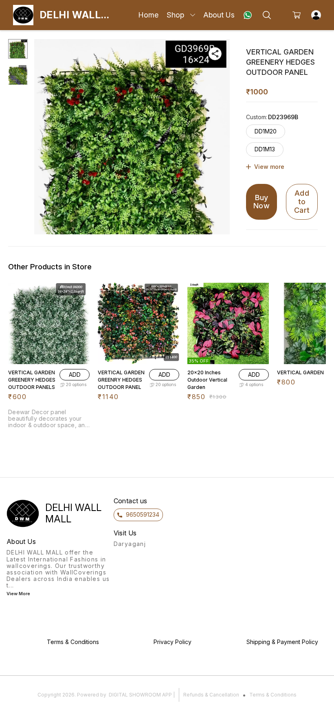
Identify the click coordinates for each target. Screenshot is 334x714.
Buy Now (261, 201)
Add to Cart (302, 201)
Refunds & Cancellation (211, 695)
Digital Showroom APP (140, 695)
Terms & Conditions (273, 695)
